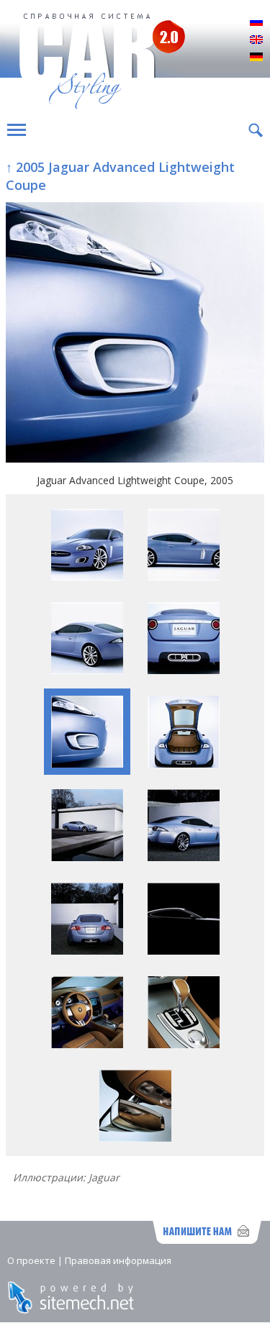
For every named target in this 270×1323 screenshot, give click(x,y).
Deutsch (256, 57)
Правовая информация (118, 1260)
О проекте (31, 1260)
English (256, 40)
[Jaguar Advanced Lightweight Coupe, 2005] (135, 334)
